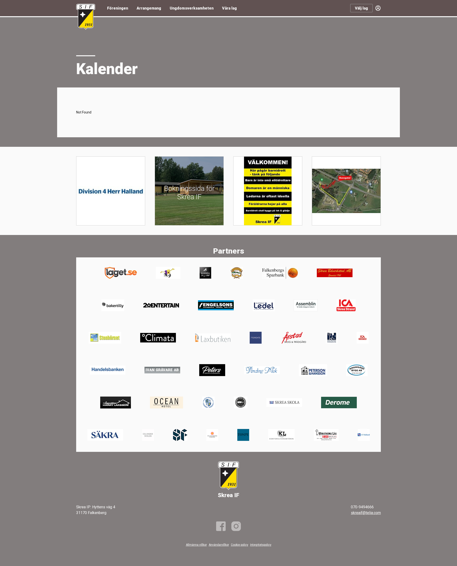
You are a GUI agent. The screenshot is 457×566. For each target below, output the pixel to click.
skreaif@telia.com (366, 512)
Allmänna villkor (196, 544)
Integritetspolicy (260, 544)
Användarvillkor (219, 544)
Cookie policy (239, 544)
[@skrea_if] (236, 526)
